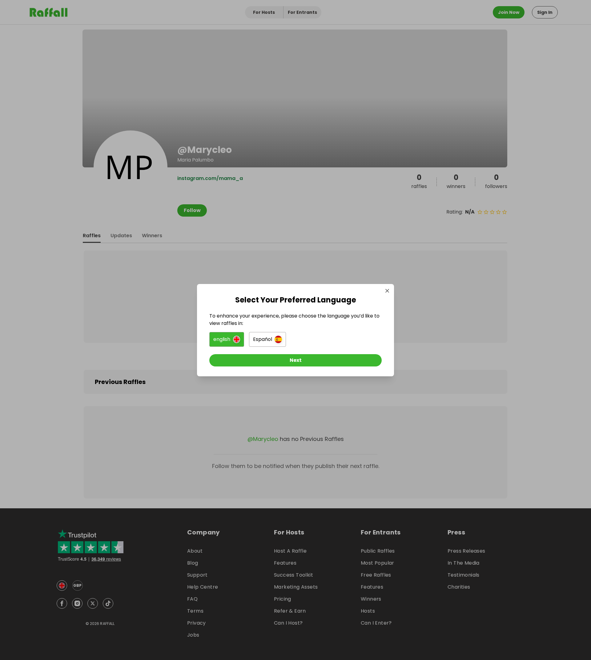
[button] (226, 339)
